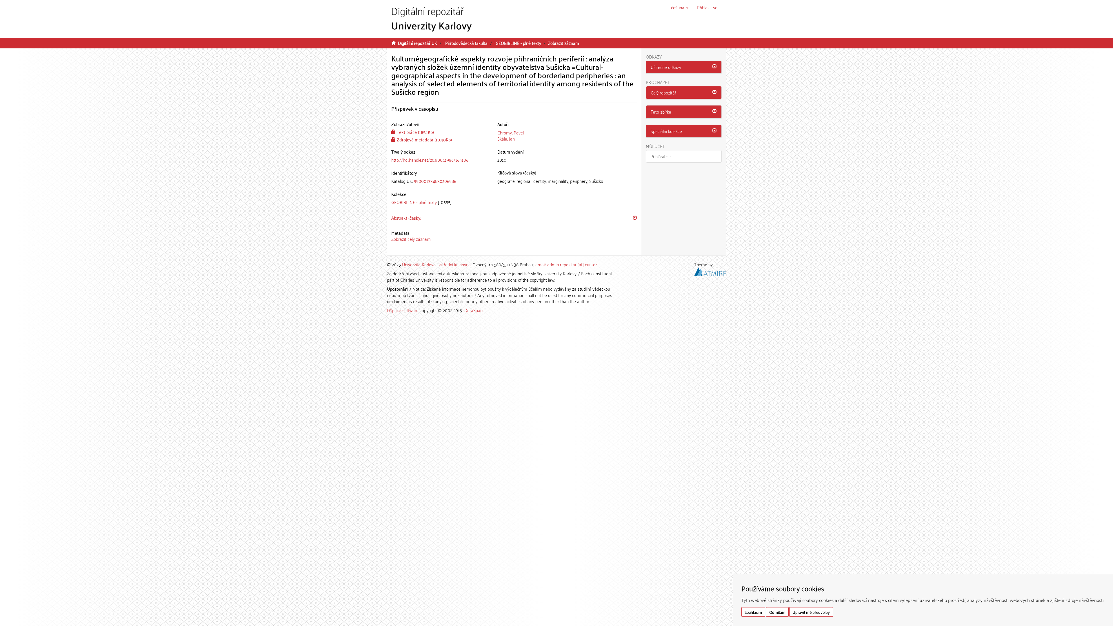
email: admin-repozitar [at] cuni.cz (566, 264)
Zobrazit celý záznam (411, 239)
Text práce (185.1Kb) (415, 132)
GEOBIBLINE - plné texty (518, 43)
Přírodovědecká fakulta (466, 43)
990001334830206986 (435, 181)
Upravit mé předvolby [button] (811, 612)
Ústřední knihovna (454, 264)
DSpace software (403, 310)
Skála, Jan (506, 138)
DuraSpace (474, 310)
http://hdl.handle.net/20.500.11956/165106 (429, 160)
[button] (680, 7)
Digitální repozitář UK (417, 43)
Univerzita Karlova (419, 264)
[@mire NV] (710, 271)
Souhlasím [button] (753, 612)
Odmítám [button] (777, 612)
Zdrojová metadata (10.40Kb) (424, 139)
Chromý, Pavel (510, 132)
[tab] (440, 181)
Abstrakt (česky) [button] (406, 218)
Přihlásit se (660, 156)
